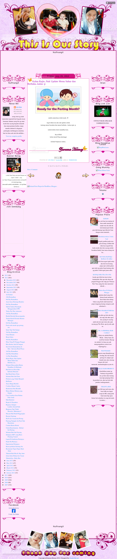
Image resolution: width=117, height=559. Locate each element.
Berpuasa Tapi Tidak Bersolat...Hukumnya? (13, 410)
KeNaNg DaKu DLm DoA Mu (102, 275)
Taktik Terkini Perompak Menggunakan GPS (13, 308)
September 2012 (12, 287)
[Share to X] (58, 157)
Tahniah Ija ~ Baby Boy (13, 458)
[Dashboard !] (110, 3)
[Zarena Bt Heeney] (14, 512)
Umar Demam (10, 335)
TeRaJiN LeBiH (106, 387)
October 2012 (11, 285)
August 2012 (11, 290)
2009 (6, 480)
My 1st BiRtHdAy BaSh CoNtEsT (105, 331)
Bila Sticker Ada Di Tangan (14, 344)
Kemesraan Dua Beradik (13, 388)
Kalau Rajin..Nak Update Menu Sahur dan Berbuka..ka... (13, 360)
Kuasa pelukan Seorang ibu (14, 446)
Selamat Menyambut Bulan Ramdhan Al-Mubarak (14, 366)
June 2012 (10, 461)
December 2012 (12, 280)
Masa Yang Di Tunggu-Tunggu (15, 342)
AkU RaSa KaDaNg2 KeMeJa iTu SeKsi (105, 258)
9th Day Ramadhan (12, 299)
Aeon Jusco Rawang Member (15, 302)
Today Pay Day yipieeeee (14, 311)
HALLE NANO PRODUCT (106, 369)
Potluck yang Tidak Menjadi (15, 379)
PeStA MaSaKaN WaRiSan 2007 (106, 311)
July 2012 (10, 292)
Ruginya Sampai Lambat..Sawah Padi (13, 406)
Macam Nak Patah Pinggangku (15, 414)
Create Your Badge (13, 514)
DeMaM (105, 219)
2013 (6, 275)
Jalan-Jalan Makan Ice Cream (15, 456)
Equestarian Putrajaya (12, 444)
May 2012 (10, 463)
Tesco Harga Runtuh (12, 384)
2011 (6, 475)
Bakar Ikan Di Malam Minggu (105, 291)
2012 (6, 278)
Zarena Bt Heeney (14, 508)
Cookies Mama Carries (13, 386)
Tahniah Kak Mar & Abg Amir (15, 453)
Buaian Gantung (11, 416)
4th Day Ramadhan (12, 339)
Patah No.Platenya (11, 442)
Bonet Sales (9, 337)
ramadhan (73, 160)
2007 (6, 485)
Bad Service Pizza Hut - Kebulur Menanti (13, 370)
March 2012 (10, 468)
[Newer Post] (30, 178)
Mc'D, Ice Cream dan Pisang (14, 418)
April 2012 (10, 465)
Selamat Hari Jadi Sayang (14, 432)
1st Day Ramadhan (12, 356)
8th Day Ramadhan (12, 304)
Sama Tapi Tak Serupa (13, 330)
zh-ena (19, 107)
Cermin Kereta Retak (12, 425)
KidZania (9, 381)
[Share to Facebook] (61, 157)
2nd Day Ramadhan (12, 354)
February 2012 (11, 470)
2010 (6, 477)
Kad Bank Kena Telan (12, 374)
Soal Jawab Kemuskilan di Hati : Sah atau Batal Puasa (15, 348)
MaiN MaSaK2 (105, 351)
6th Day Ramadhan (12, 323)
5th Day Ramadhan (12, 332)
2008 (6, 482)
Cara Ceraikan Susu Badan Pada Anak (14, 396)
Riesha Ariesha (74, 558)
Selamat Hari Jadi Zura (13, 376)
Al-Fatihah (9, 295)
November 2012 (12, 282)
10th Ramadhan (11, 297)
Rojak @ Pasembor (12, 402)
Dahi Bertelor (10, 400)
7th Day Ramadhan (12, 313)
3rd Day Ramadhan (12, 351)
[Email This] (55, 157)
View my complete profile (14, 136)
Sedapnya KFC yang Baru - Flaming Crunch (14, 436)
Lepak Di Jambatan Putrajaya (15, 439)
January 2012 (11, 473)
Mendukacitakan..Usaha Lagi (105, 237)
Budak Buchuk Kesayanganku (15, 316)
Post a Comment (32, 169)
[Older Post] (85, 178)
